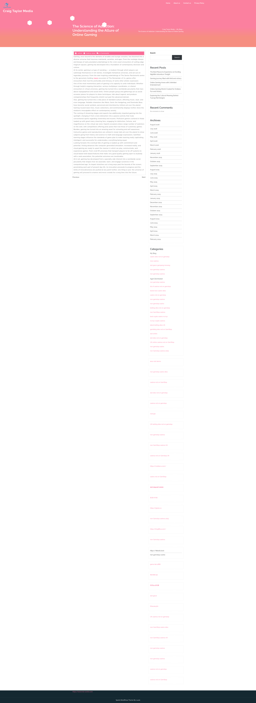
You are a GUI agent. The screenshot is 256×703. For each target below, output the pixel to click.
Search (153, 53)
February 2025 (155, 194)
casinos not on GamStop (158, 382)
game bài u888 (155, 564)
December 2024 (156, 202)
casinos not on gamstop (158, 403)
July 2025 (153, 174)
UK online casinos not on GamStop (162, 342)
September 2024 (156, 215)
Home (168, 3)
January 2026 (155, 153)
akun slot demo (155, 361)
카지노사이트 (154, 585)
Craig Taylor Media (18, 11)
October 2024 (155, 211)
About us (177, 3)
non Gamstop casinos (157, 539)
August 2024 (154, 219)
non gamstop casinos (157, 269)
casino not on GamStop (158, 477)
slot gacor (153, 596)
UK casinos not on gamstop (159, 617)
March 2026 (154, 145)
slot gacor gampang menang (160, 265)
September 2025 (156, 166)
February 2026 (155, 149)
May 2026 (153, 137)
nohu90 (153, 414)
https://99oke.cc (156, 508)
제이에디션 (154, 575)
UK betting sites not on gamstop (161, 424)
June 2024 (154, 223)
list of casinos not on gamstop (160, 286)
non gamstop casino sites (159, 372)
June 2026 (154, 133)
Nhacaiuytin (154, 606)
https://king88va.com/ (158, 529)
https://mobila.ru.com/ (158, 466)
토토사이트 (154, 498)
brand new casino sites (158, 291)
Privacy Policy (199, 3)
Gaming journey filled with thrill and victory (165, 78)
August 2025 (154, 170)
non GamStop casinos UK (159, 445)
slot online (153, 334)
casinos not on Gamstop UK (159, 456)
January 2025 (155, 198)
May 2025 (153, 182)
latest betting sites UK (157, 325)
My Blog (179, 29)
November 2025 (156, 157)
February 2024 (155, 239)
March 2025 (154, 190)
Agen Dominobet (156, 279)
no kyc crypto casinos (157, 321)
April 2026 (154, 141)
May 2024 (153, 227)
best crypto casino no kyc (159, 316)
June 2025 (154, 178)
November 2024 (156, 206)
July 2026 (153, 129)
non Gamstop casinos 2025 (159, 351)
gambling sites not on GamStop (161, 329)
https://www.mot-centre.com (82, 692)
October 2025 (155, 161)
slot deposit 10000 (156, 487)
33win (96, 78)
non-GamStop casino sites (159, 627)
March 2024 (154, 235)
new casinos (154, 261)
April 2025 (153, 186)
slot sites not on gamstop (159, 338)
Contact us (187, 3)
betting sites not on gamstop (160, 308)
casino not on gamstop (158, 295)
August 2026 (155, 125)
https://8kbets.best (157, 551)
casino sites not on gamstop (159, 257)
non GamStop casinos (157, 312)
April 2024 (153, 231)
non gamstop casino (157, 304)
